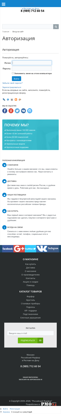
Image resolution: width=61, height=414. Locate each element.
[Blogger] (15, 99)
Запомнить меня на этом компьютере (33, 73)
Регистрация (15, 408)
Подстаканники (30, 314)
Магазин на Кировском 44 (30, 379)
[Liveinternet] (11, 99)
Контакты (30, 278)
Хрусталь (30, 300)
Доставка (30, 267)
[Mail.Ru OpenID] (8, 99)
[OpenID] (19, 99)
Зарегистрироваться (11, 87)
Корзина (6, 412)
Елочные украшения (30, 317)
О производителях (30, 274)
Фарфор (30, 296)
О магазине (30, 271)
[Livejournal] (4, 99)
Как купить (30, 264)
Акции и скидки (30, 281)
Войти (5, 408)
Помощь (31, 285)
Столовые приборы (30, 303)
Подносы (30, 307)
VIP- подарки (30, 310)
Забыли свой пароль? (12, 82)
